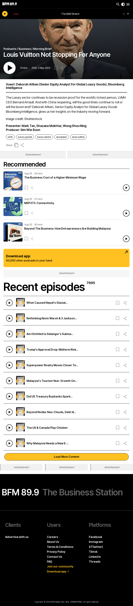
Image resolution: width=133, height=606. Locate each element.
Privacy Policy (56, 551)
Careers (52, 537)
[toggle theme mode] (123, 4)
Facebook (95, 537)
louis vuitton (78, 136)
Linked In (95, 556)
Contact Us (54, 556)
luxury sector (44, 136)
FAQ (49, 561)
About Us (53, 541)
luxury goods (25, 136)
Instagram (96, 541)
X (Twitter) (96, 547)
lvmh (10, 136)
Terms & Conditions (60, 547)
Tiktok (93, 551)
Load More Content (66, 456)
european (61, 136)
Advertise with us (17, 537)
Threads (94, 561)
